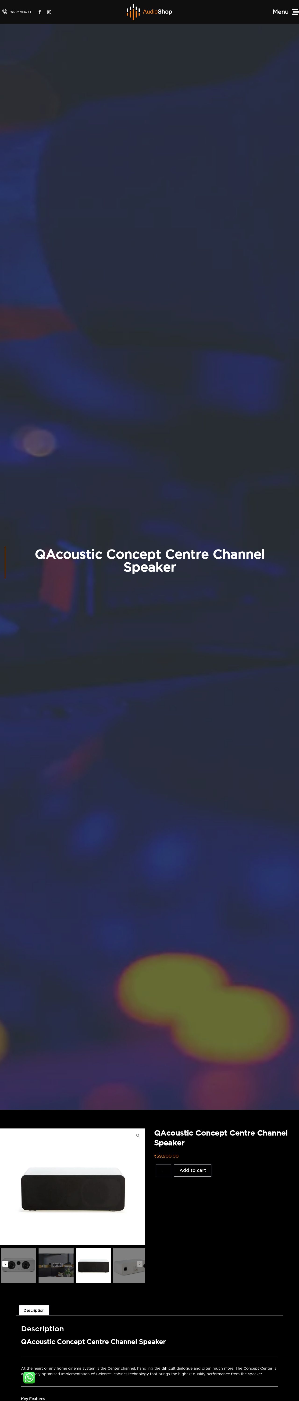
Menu (280, 11)
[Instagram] (49, 12)
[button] (139, 1264)
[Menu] (295, 11)
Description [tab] (34, 1310)
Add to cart (192, 1170)
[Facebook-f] (40, 12)
